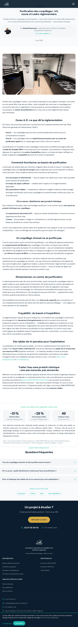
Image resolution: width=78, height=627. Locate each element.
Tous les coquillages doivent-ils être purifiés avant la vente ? (26, 462)
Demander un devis (39, 520)
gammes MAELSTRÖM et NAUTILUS (34, 380)
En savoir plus (6, 623)
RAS (41, 494)
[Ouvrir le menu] (74, 4)
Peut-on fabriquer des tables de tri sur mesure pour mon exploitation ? (30, 479)
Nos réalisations (54, 494)
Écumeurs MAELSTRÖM (48, 563)
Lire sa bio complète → (43, 33)
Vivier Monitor (45, 570)
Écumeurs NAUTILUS (47, 567)
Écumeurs (21, 494)
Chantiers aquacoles (9, 567)
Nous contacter (7, 591)
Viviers (32, 494)
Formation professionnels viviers (12, 574)
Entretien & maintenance (10, 570)
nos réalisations (23, 359)
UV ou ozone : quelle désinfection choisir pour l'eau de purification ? (29, 471)
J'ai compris (19, 623)
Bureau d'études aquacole (11, 563)
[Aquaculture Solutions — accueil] (6, 4)
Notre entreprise (7, 584)
